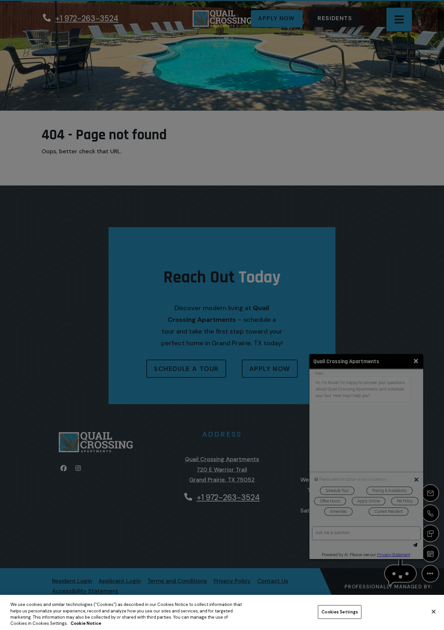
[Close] (433, 611)
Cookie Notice (86, 623)
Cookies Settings (339, 612)
